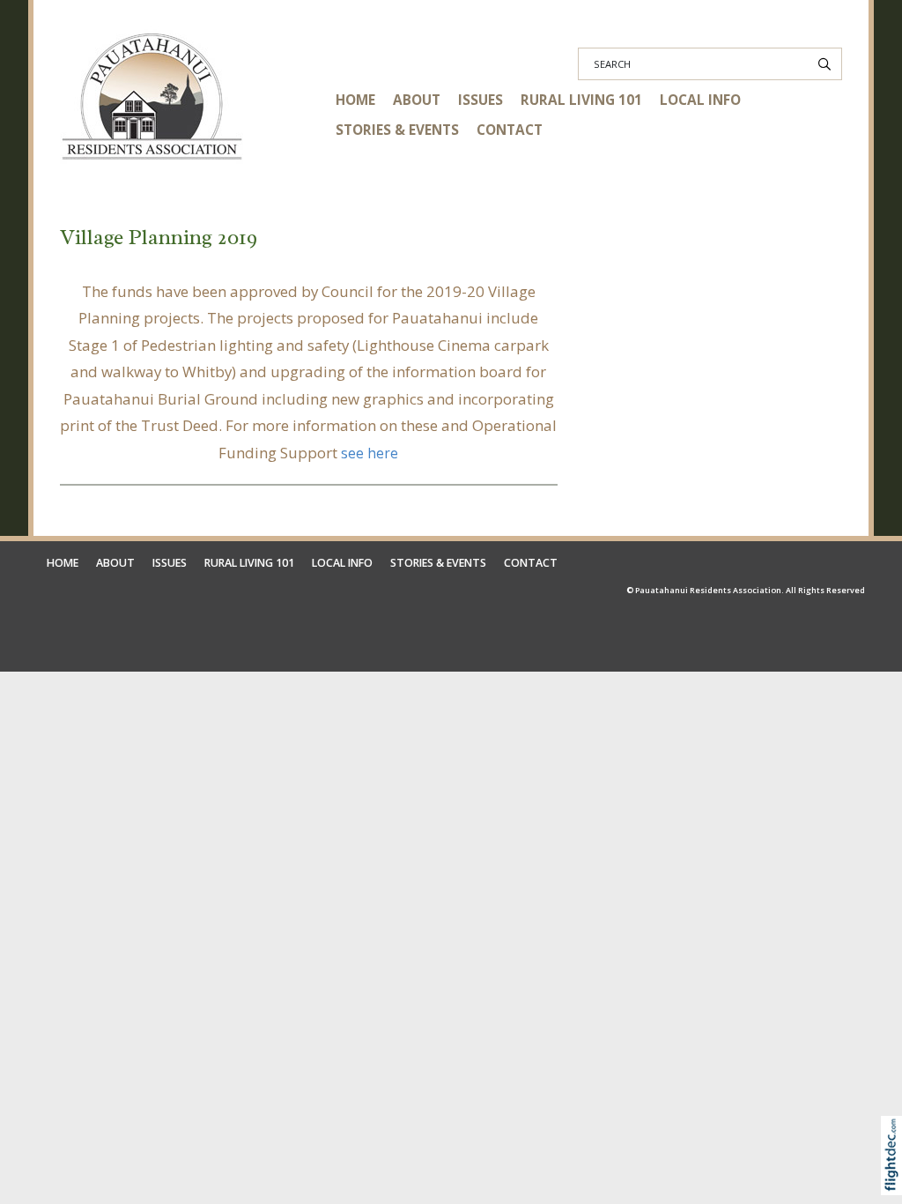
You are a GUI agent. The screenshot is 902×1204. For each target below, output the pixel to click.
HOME (355, 100)
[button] (895, 1179)
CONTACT (510, 130)
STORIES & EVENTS (397, 130)
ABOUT (416, 100)
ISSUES (480, 100)
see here (369, 453)
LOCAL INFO (700, 100)
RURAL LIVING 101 (581, 100)
